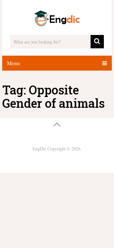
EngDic (39, 149)
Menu (13, 63)
